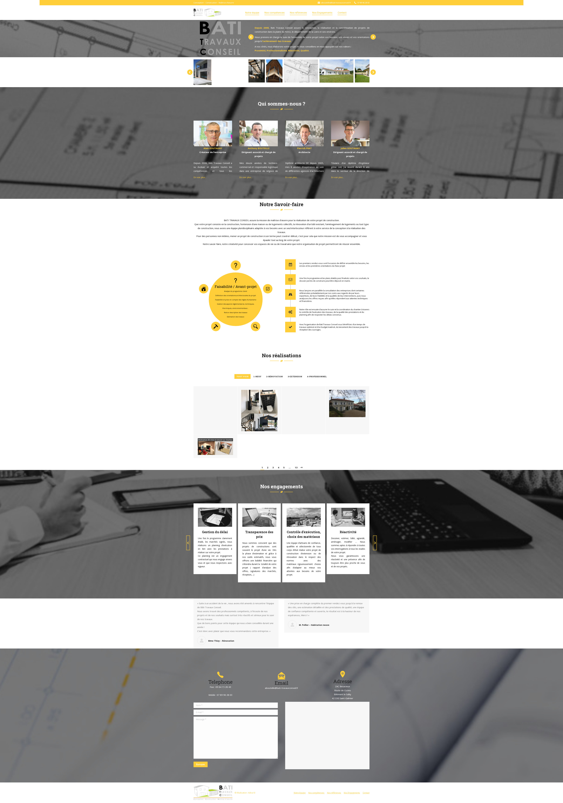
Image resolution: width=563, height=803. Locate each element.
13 (296, 467)
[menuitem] (252, 12)
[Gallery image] (215, 403)
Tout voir (242, 376)
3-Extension (295, 376)
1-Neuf (257, 376)
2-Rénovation (274, 376)
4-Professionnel (317, 376)
